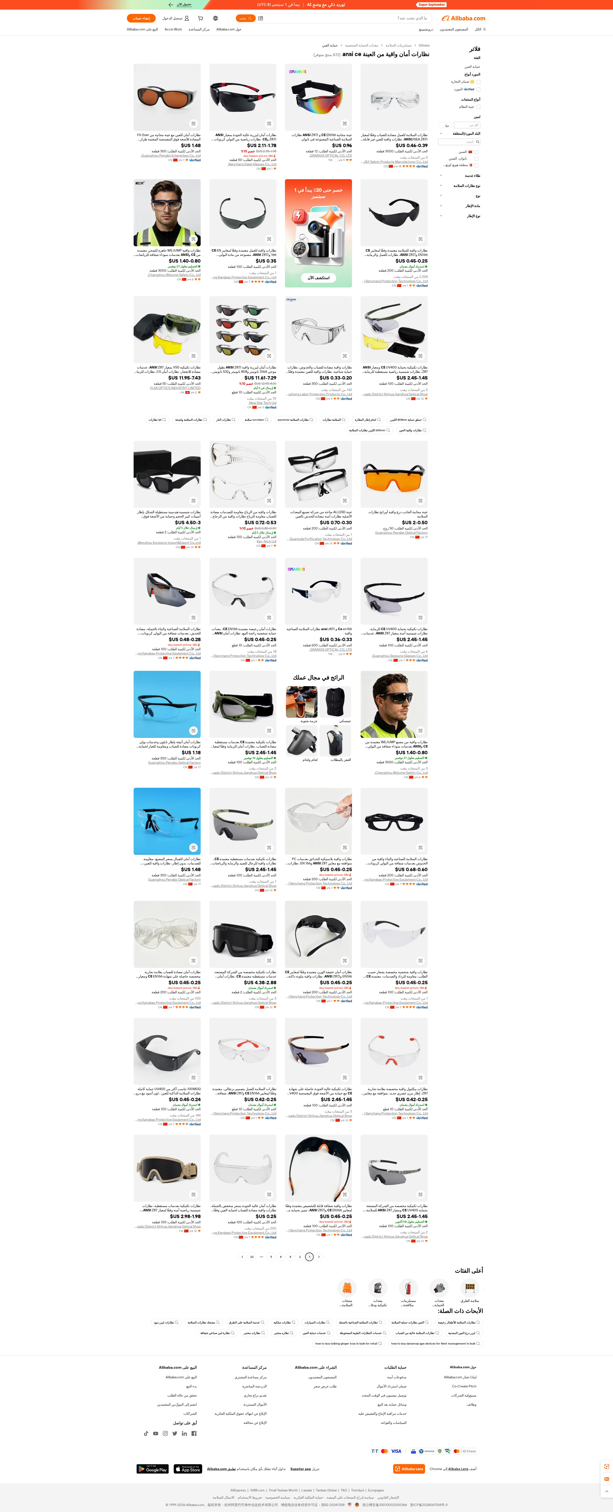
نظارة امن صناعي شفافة (215, 1333)
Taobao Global (326, 1490)
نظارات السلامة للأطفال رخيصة (456, 1322)
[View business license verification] (349, 1504)
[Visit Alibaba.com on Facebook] (194, 1433)
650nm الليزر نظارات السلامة (367, 430)
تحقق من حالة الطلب (182, 1395)
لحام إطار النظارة (365, 419)
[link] (607, 1466)
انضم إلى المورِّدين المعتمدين (177, 1404)
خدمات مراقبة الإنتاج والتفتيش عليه (382, 1413)
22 (252, 1257)
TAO (344, 1490)
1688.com (257, 1490)
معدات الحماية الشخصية (361, 45)
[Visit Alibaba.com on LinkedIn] (184, 1433)
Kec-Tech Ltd (266, 541)
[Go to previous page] (319, 1257)
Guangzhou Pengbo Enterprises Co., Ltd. (171, 155)
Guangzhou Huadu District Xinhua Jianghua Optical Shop (394, 394)
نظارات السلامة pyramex (293, 419)
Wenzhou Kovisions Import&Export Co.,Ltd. (169, 543)
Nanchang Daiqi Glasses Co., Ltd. (252, 164)
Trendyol (357, 1490)
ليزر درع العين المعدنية (461, 1333)
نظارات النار (223, 419)
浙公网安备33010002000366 (384, 1505)
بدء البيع (191, 1386)
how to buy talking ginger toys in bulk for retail (346, 1343)
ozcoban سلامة (254, 419)
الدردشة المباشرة (254, 1386)
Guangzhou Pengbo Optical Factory (401, 533)
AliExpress (238, 1490)
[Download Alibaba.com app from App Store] (188, 1469)
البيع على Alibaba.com (181, 1377)
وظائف (472, 1404)
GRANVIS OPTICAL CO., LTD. (330, 155)
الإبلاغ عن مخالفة (255, 1423)
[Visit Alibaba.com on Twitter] (175, 1433)
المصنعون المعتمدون (322, 1377)
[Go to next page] (242, 1257)
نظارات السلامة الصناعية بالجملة (358, 1322)
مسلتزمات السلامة (399, 45)
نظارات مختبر (252, 1333)
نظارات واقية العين (410, 430)
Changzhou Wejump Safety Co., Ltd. (174, 275)
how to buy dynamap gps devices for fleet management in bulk (433, 1343)
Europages (376, 1490)
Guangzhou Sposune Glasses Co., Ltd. (400, 656)
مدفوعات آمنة (397, 1377)
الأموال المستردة (255, 1404)
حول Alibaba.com (463, 1367)
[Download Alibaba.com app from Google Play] (152, 1469)
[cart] (200, 19)
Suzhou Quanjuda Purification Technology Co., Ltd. (318, 539)
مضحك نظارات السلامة (201, 1322)
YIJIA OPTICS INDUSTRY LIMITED (175, 388)
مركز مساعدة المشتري (251, 1377)
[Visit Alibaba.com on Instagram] (165, 1433)
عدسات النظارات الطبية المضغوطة (361, 1333)
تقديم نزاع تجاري (255, 1395)
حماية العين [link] (330, 45)
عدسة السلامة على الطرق (244, 1322)
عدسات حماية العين (314, 1333)
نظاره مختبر (281, 1333)
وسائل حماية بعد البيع (392, 1404)
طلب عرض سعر (325, 1386)
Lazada (306, 1490)
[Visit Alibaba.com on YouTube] (156, 1433)
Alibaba (424, 45)
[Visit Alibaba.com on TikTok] (146, 1433)
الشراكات (190, 1413)
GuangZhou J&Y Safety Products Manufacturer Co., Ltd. (394, 162)
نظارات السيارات (315, 1322)
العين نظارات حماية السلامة (408, 1322)
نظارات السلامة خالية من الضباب (415, 1333)
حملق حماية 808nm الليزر (406, 419)
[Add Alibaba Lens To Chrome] (409, 1469)
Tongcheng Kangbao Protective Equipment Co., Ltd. (242, 277)
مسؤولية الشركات (464, 1395)
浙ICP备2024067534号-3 (429, 1505)
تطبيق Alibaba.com (221, 1469)
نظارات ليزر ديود (164, 1322)
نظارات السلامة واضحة (188, 419)
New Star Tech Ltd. (262, 403)
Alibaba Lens (458, 1469)
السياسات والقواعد (394, 1423)
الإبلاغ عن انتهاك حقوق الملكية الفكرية (241, 1413)
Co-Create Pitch (464, 1386)
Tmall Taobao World (283, 1490)
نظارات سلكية (282, 1322)
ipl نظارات (155, 419)
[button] (260, 18)
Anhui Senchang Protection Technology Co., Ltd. (394, 281)
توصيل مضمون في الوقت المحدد (384, 1395)
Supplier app (300, 1469)
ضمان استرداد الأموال (392, 1386)
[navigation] (459, 651)
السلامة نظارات (332, 419)
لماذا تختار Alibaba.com (460, 1377)
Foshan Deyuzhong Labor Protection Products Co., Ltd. (318, 394)
